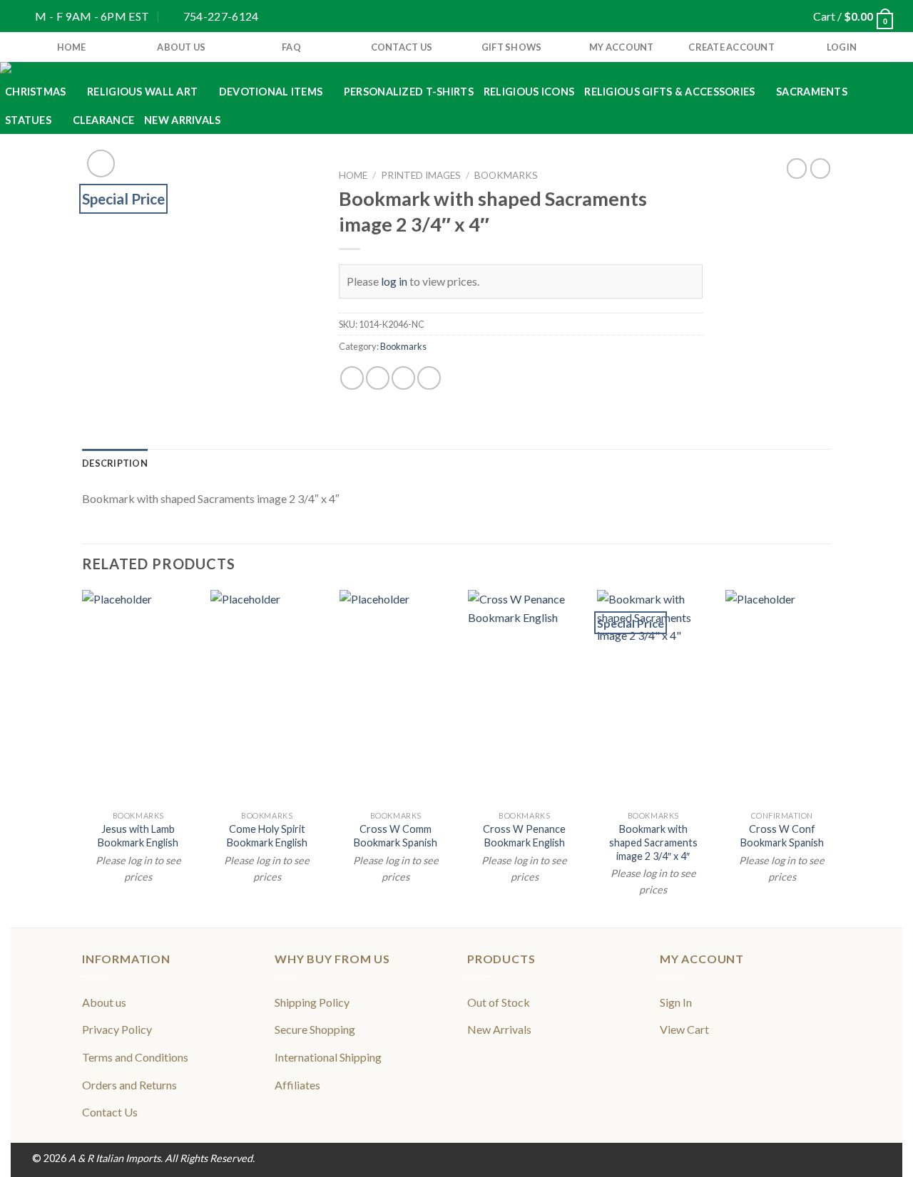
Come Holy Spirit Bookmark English (267, 836)
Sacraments (811, 91)
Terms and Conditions (135, 1057)
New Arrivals (182, 120)
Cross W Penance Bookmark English (524, 836)
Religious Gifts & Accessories (669, 91)
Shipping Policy (312, 1002)
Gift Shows (511, 47)
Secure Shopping (315, 1029)
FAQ (291, 47)
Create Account (731, 47)
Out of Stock (498, 1002)
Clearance (104, 120)
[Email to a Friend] (403, 378)
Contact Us (402, 47)
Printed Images (421, 175)
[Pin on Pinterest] (429, 378)
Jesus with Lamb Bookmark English (138, 836)
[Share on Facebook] (352, 378)
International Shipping (328, 1057)
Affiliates (297, 1085)
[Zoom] (101, 163)
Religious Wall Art (142, 91)
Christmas (35, 91)
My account (621, 47)
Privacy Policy (117, 1029)
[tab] (115, 463)
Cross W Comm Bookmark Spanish (395, 836)
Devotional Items (271, 91)
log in (394, 281)
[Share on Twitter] (377, 378)
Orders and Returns (129, 1085)
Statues (28, 120)
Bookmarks (506, 175)
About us (181, 47)
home (71, 47)
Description (115, 463)
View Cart (684, 1029)
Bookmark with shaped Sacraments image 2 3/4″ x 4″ (653, 842)
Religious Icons (529, 91)
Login (842, 47)
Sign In (676, 1002)
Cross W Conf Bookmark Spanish (782, 836)
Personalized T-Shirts (409, 91)
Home (353, 175)
